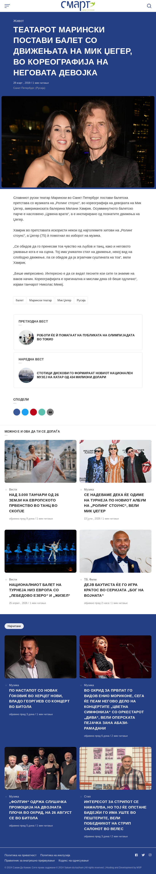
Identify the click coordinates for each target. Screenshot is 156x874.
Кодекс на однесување (74, 860)
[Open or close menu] (8, 6)
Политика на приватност (21, 855)
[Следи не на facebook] (137, 855)
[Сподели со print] (50, 412)
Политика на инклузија (55, 855)
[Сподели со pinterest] (33, 412)
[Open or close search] (149, 6)
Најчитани (14, 626)
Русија (81, 300)
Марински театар (40, 300)
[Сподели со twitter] (25, 412)
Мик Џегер (64, 300)
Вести (13, 489)
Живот (18, 21)
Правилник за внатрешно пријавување (30, 860)
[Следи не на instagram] (149, 855)
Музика (89, 489)
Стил (87, 796)
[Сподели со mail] (41, 412)
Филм (92, 579)
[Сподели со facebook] (16, 412)
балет (20, 300)
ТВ (86, 579)
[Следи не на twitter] (143, 855)
